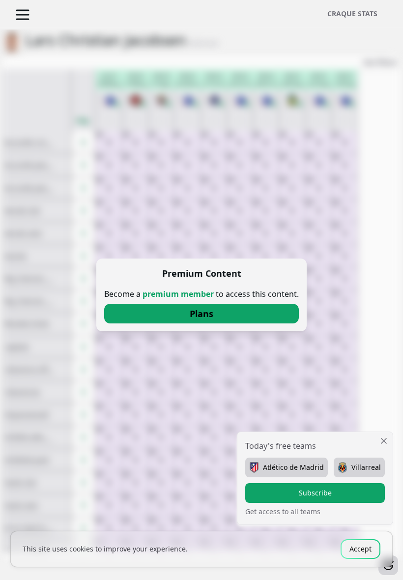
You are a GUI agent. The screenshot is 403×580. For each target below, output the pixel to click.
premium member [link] (178, 294)
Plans (201, 313)
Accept (360, 548)
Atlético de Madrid (293, 467)
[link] (201, 313)
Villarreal (366, 467)
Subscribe (315, 492)
